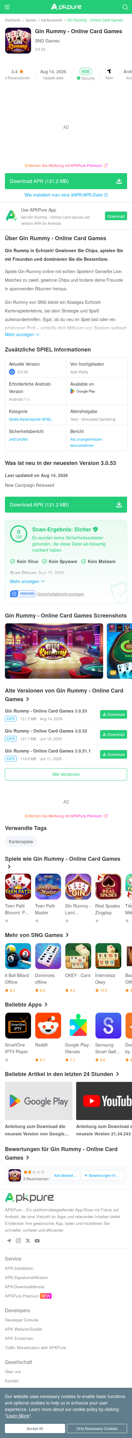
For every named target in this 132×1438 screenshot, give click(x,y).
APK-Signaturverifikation (26, 1277)
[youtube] (37, 1241)
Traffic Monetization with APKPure (35, 1347)
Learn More (17, 1415)
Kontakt (12, 1381)
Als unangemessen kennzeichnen (86, 442)
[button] (85, 74)
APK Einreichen (19, 1338)
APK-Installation (19, 1268)
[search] (125, 7)
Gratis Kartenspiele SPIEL (30, 419)
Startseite (13, 19)
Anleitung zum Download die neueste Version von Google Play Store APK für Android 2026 (38, 1130)
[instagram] (18, 1241)
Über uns (13, 1371)
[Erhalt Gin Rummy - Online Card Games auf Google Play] (82, 391)
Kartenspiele (51, 19)
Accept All (35, 1428)
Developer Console (21, 1320)
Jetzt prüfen (18, 439)
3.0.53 (22, 371)
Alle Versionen (66, 774)
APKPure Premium (22, 1296)
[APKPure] (66, 7)
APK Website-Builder (23, 1329)
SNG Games (47, 41)
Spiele (30, 19)
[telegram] (9, 1241)
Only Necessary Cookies (97, 1428)
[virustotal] (95, 529)
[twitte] (28, 1241)
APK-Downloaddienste (24, 1286)
